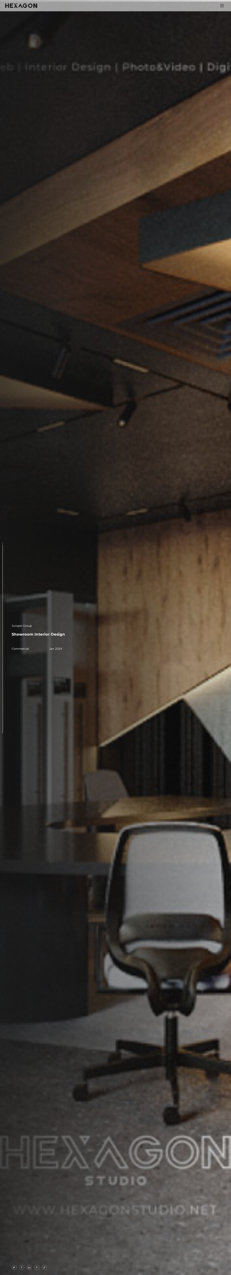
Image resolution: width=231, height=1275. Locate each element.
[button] (222, 5)
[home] (21, 5)
